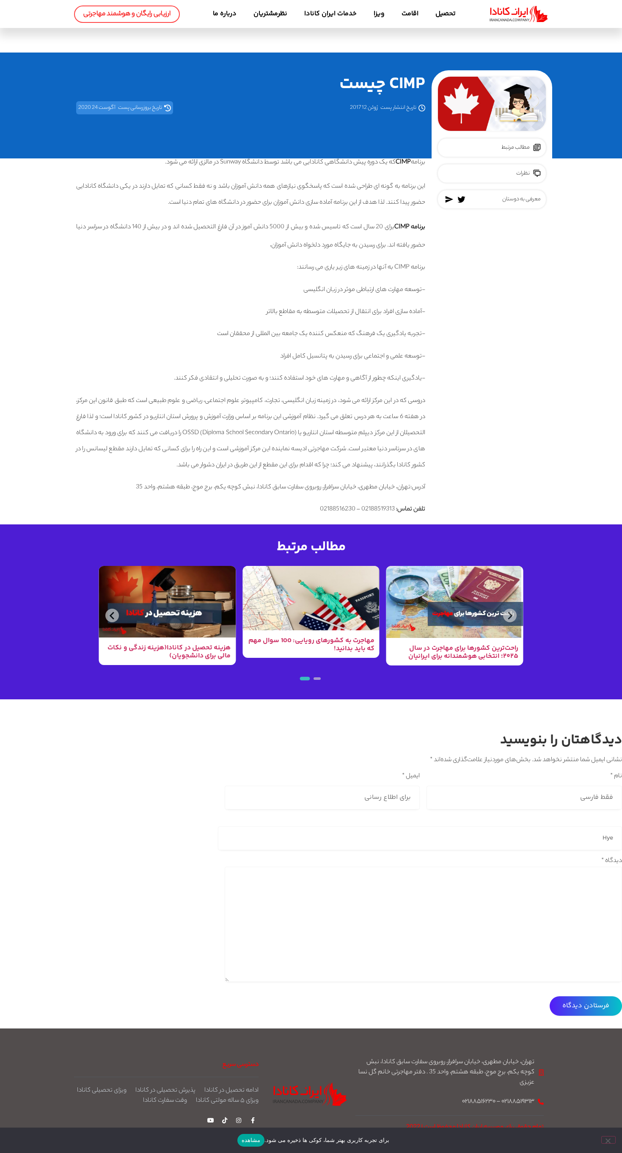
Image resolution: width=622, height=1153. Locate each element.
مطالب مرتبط (515, 147)
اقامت (410, 13)
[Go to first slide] (112, 615)
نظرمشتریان (270, 13)
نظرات (523, 173)
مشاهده (251, 1139)
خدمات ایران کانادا (330, 13)
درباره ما (225, 13)
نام (616, 776)
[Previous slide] (510, 615)
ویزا (379, 13)
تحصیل (445, 13)
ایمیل (411, 776)
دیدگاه (611, 861)
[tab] (317, 678)
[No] (608, 1140)
